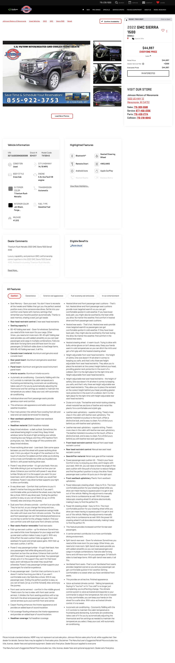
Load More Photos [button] (62, 116)
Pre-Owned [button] (96, 10)
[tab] (14, 296)
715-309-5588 (141, 107)
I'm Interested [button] (148, 73)
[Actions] (166, 31)
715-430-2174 (141, 114)
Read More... (13, 270)
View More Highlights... (79, 186)
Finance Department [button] (134, 10)
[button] (46, 73)
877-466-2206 (143, 110)
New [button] (88, 10)
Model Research (160, 10)
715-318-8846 (144, 117)
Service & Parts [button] (118, 10)
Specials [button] (106, 10)
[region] (148, 64)
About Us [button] (147, 10)
